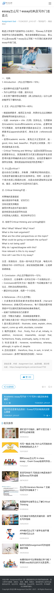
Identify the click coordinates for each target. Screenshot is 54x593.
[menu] (50, 3)
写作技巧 (42, 21)
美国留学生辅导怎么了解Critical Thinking (35, 503)
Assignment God (9, 21)
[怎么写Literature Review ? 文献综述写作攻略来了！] (10, 491)
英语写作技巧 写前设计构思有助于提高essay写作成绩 (36, 474)
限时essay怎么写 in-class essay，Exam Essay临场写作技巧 (35, 460)
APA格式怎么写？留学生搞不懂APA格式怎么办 (34, 532)
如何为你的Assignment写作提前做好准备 (35, 546)
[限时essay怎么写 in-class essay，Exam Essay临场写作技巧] (10, 462)
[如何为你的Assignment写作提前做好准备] (10, 549)
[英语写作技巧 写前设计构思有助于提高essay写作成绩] (10, 476)
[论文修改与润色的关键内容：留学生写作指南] (10, 520)
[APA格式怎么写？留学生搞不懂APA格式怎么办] (10, 534)
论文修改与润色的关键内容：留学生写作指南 (35, 517)
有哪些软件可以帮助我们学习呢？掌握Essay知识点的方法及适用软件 (35, 561)
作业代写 (7, 584)
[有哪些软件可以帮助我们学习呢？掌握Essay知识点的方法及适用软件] (10, 563)
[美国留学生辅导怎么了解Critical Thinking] (10, 505)
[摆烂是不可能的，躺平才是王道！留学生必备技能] (10, 433)
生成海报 (10, 387)
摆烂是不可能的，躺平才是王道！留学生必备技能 (35, 430)
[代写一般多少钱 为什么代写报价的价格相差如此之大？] (10, 447)
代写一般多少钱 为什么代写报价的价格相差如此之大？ (36, 445)
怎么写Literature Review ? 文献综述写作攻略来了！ (35, 488)
